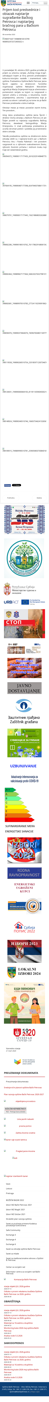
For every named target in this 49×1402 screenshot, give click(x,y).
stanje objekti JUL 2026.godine (17, 1286)
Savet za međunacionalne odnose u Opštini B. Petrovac (24, 1259)
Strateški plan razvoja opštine (19, 1219)
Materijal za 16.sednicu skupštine (18, 1323)
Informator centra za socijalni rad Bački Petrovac (23, 1273)
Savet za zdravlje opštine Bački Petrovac (23, 1249)
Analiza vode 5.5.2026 (13, 1335)
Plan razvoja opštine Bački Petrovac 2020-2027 (24, 1094)
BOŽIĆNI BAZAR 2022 (15, 1200)
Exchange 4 (11, 1239)
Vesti (8, 1184)
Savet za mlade (12, 1253)
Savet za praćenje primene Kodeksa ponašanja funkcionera (21, 1225)
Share (7, 485)
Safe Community (13, 1230)
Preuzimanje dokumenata (17, 1081)
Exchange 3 (11, 1235)
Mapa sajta (35, 1392)
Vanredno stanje (13, 1049)
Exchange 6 (11, 1244)
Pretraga (10, 1193)
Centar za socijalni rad (15, 1267)
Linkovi (9, 1188)
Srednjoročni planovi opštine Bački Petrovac (23, 1087)
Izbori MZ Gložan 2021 (15, 1214)
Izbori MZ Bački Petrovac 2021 (19, 1205)
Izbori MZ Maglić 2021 (15, 1209)
